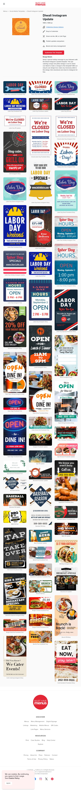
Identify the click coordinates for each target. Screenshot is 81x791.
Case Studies (35, 740)
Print (27, 740)
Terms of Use (31, 759)
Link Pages (34, 729)
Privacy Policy (43, 759)
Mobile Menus (44, 725)
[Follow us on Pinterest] (52, 779)
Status (52, 759)
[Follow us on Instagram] (40, 779)
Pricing (26, 755)
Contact (54, 755)
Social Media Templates (17, 11)
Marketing (33, 725)
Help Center (51, 740)
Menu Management (37, 721)
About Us (33, 755)
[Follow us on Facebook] (35, 779)
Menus (5, 11)
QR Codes (54, 725)
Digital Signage (51, 721)
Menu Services (45, 729)
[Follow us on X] (46, 779)
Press (40, 755)
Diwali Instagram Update (35, 11)
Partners (47, 755)
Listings (25, 725)
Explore (40, 744)
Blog (43, 740)
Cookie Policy (13, 778)
